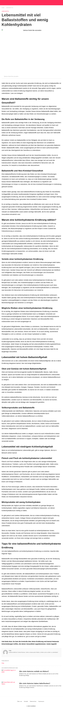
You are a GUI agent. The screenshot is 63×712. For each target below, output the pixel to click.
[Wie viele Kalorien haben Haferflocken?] (10, 686)
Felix (10, 650)
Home (3, 7)
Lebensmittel (9, 7)
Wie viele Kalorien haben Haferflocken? (34, 683)
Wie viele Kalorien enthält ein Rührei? (34, 671)
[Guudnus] (34, 2)
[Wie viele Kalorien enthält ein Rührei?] (10, 674)
